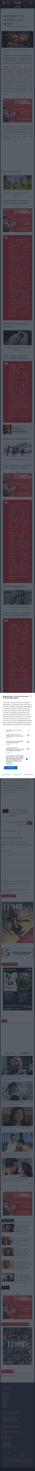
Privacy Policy (28, 774)
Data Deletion (6, 774)
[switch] (27, 735)
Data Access (17, 774)
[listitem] (17, 730)
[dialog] (17, 735)
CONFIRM (11, 767)
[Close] (31, 696)
